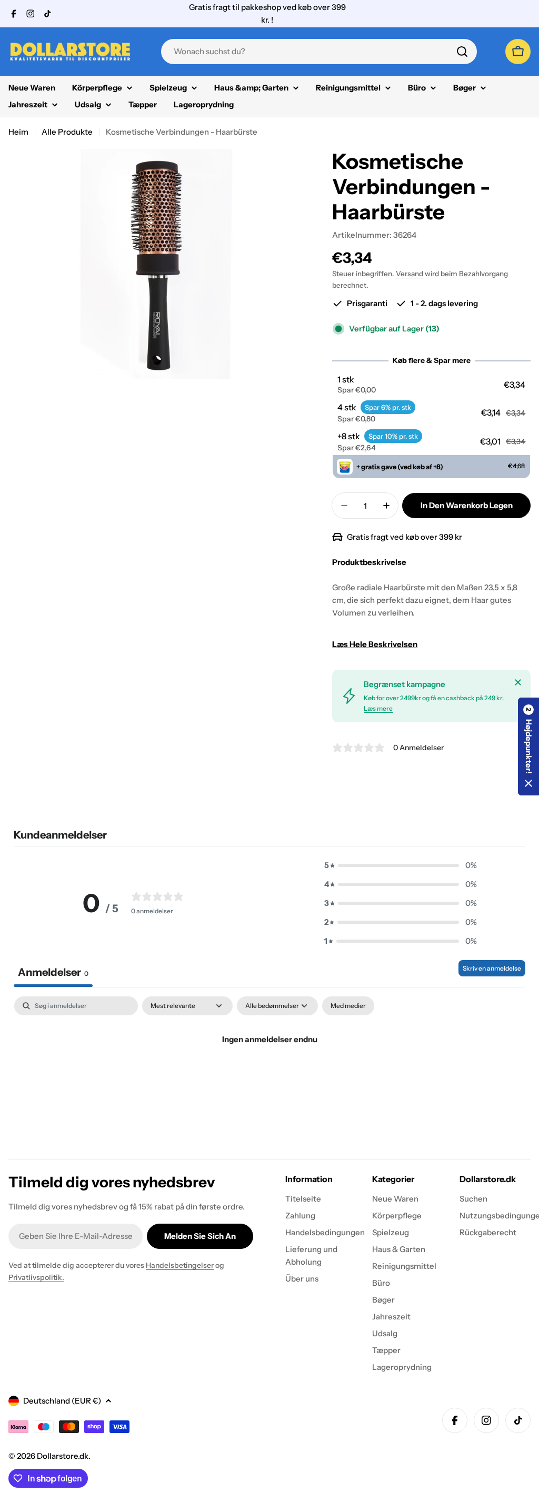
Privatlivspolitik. (36, 1277)
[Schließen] (518, 682)
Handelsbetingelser (180, 1265)
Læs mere (378, 708)
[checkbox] (348, 1005)
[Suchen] (462, 51)
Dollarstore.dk (62, 1456)
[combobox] (319, 51)
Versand (409, 273)
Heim (18, 132)
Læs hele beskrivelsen (374, 644)
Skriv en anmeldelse (492, 968)
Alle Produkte (67, 132)
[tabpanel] (269, 1075)
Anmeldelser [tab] (53, 972)
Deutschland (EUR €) (62, 1401)
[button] (431, 385)
